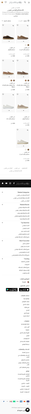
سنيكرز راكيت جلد (10, 118)
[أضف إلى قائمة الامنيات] (17, 25)
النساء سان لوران (25, 246)
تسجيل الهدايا (25, 352)
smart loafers (24, 14)
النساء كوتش (26, 228)
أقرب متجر (26, 327)
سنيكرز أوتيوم (11, 49)
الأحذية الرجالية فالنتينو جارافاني (21, 216)
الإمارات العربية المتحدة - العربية (23, 379)
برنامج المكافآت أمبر (24, 367)
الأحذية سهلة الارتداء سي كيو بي (21, 198)
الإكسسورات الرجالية (24, 270)
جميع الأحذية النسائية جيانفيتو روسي (20, 255)
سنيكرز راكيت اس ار (24, 49)
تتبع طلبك (26, 307)
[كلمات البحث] (25, 2)
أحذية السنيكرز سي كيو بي (23, 195)
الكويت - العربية (25, 386)
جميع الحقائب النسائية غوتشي (21, 249)
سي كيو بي (26, 47)
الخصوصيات (26, 338)
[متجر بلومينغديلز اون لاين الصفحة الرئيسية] (15, 2)
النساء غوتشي (25, 225)
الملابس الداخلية (25, 261)
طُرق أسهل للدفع (24, 332)
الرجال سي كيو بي (15, 7)
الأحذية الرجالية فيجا (24, 219)
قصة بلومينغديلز (25, 324)
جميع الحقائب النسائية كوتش (22, 237)
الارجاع (27, 310)
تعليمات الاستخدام (24, 341)
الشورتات (27, 264)
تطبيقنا (27, 330)
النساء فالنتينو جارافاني (23, 234)
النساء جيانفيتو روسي (24, 252)
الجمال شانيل (26, 243)
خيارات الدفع (26, 304)
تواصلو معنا (26, 298)
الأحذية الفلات (25, 273)
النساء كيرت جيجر (25, 231)
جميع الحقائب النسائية (24, 267)
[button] (23, 41)
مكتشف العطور (25, 360)
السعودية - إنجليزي (24, 389)
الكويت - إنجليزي (25, 383)
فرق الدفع (26, 313)
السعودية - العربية (24, 392)
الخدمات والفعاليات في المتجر (23, 356)
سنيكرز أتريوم (26, 118)
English (24, 282)
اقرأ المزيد (15, 16)
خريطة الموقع (25, 344)
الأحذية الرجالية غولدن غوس (22, 210)
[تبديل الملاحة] (29, 2)
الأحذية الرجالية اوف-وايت (23, 213)
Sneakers (18, 14)
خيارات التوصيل (25, 301)
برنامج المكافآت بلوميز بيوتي (23, 363)
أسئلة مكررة (26, 316)
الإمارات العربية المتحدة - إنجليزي (23, 375)
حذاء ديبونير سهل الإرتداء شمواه (23, 85)
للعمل (27, 335)
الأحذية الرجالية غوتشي (23, 207)
